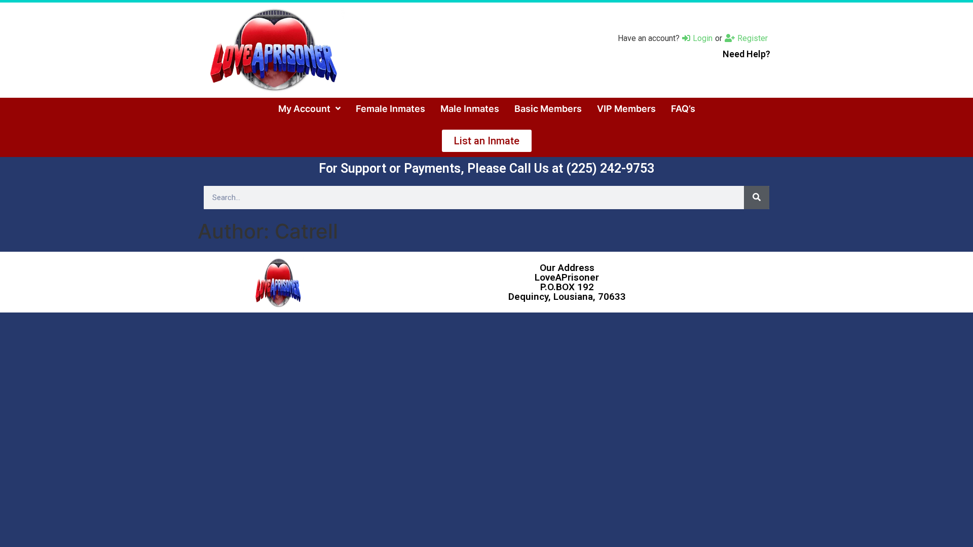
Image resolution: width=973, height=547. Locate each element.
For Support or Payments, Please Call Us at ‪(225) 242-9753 (486, 168)
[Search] (756, 197)
